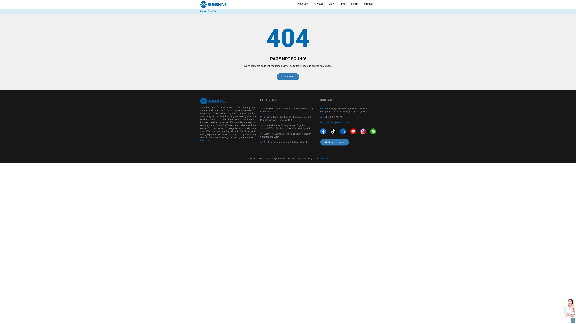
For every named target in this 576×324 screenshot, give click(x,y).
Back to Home (288, 76)
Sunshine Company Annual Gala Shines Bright (285, 142)
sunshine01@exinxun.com (336, 122)
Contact (368, 4)
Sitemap (325, 158)
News (343, 4)
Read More (205, 140)
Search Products (336, 142)
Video (331, 4)
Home (203, 11)
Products (302, 4)
